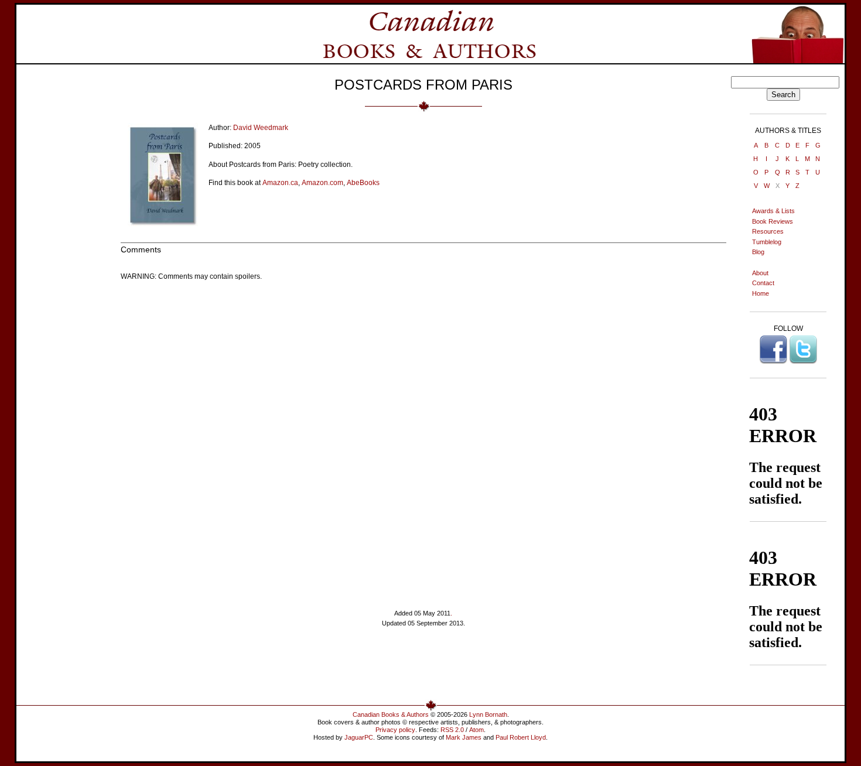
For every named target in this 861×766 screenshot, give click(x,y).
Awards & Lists (773, 210)
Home (760, 293)
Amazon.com (322, 183)
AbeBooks (363, 183)
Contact (763, 282)
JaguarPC (358, 737)
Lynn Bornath (488, 714)
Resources (768, 231)
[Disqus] (423, 436)
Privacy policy (395, 729)
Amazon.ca (280, 183)
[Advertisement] (423, 668)
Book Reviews (772, 221)
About (760, 272)
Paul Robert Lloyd (521, 737)
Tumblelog (766, 241)
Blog (758, 251)
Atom (476, 729)
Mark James (463, 737)
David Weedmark (260, 128)
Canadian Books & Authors (391, 714)
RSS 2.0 (452, 729)
